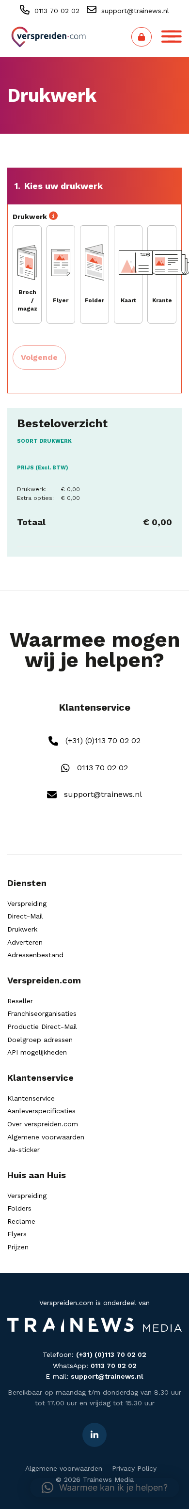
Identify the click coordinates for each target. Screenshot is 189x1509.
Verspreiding (27, 903)
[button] (104, 1487)
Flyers (17, 1234)
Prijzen (18, 1247)
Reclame (21, 1221)
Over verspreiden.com (42, 1124)
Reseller (20, 1001)
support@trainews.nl (134, 11)
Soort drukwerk (44, 441)
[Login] (141, 37)
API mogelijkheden (37, 1052)
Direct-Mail (25, 916)
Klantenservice (31, 1098)
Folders (19, 1208)
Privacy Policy (134, 1468)
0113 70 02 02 (55, 11)
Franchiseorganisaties (42, 1013)
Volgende (39, 357)
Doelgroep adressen (40, 1039)
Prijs (42, 468)
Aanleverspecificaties (41, 1111)
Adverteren (25, 942)
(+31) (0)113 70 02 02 (102, 740)
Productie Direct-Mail (42, 1026)
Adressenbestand (35, 955)
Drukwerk (22, 929)
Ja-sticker (23, 1149)
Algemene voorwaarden (45, 1137)
